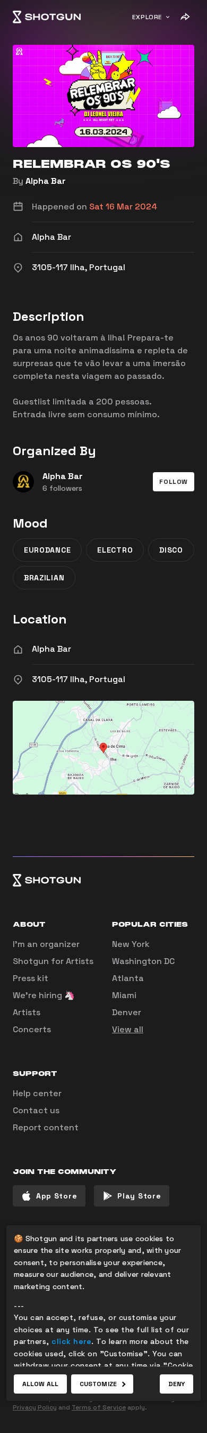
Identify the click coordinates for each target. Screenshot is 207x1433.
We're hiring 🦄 (44, 995)
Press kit (30, 978)
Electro (115, 550)
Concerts (32, 1029)
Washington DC (143, 961)
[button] (173, 481)
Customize (98, 1384)
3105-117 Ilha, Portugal (78, 679)
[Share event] (184, 17)
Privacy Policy (35, 1407)
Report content (46, 1127)
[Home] (47, 17)
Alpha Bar (45, 181)
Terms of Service (99, 1407)
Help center (37, 1093)
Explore (147, 17)
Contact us (36, 1110)
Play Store (139, 1196)
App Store (56, 1196)
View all (127, 1029)
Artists (26, 1012)
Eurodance (47, 550)
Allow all (40, 1384)
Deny (176, 1384)
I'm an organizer (46, 944)
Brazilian (44, 577)
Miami (124, 995)
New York (131, 944)
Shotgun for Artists (53, 961)
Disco (171, 550)
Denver (126, 1012)
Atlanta (128, 978)
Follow (173, 481)
